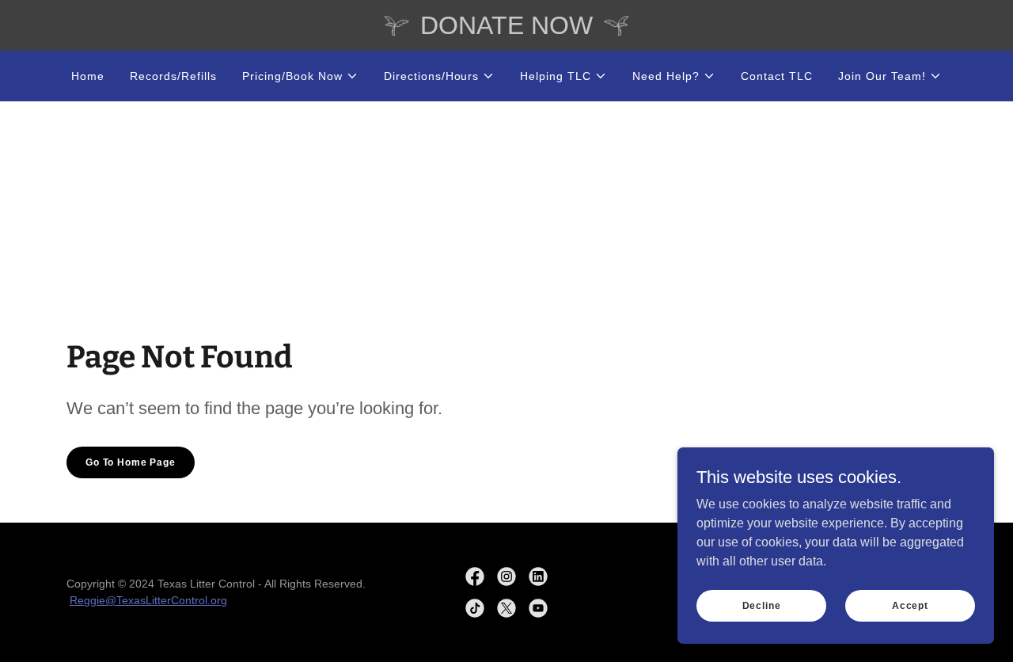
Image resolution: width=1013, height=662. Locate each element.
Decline (761, 605)
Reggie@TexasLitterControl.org (148, 600)
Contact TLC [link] (777, 76)
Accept (910, 605)
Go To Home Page (130, 462)
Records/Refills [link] (173, 76)
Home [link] (87, 76)
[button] (300, 76)
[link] (475, 576)
